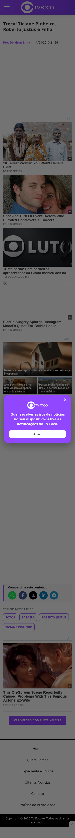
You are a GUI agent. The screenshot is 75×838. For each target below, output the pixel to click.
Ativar (37, 434)
